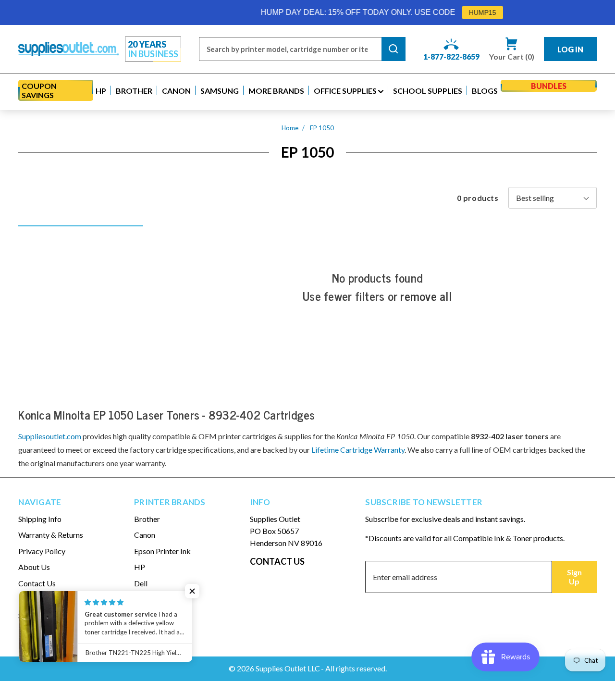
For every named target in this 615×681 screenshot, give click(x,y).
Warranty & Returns (50, 534)
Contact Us (37, 583)
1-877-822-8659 (451, 56)
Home (290, 128)
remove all (426, 296)
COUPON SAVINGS (39, 90)
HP (139, 566)
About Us (34, 566)
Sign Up (574, 577)
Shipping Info (40, 518)
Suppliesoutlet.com (49, 436)
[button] (101, 90)
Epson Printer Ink (162, 551)
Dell (141, 583)
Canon (144, 534)
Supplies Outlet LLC (288, 668)
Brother (147, 518)
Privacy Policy (41, 551)
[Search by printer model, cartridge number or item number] (393, 49)
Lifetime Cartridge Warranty (358, 449)
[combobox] (290, 49)
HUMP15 (470, 12)
